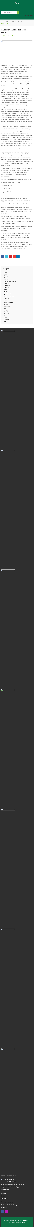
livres (4, 35)
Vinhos (5, 321)
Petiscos (6, 310)
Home (2, 21)
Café (5, 278)
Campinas (3, 1193)
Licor (5, 300)
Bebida (6, 274)
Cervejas (6, 279)
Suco (5, 317)
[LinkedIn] (18, 256)
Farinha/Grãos (7, 293)
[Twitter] (6, 256)
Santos (3, 1196)
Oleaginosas (7, 306)
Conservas (6, 287)
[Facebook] (2, 256)
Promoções (7, 314)
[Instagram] (6, 1211)
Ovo (5, 308)
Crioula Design (21, 1222)
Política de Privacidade (7, 1202)
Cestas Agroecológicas (10, 281)
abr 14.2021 (12, 35)
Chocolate (6, 283)
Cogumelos (7, 285)
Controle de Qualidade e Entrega (9, 1205)
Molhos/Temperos (8, 302)
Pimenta (6, 312)
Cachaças (6, 276)
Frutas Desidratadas (9, 297)
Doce (5, 289)
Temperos (6, 319)
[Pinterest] (10, 256)
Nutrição (6, 304)
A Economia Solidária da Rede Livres (15, 21)
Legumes (6, 298)
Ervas (5, 291)
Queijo (5, 315)
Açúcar (6, 272)
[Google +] (14, 256)
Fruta (5, 295)
